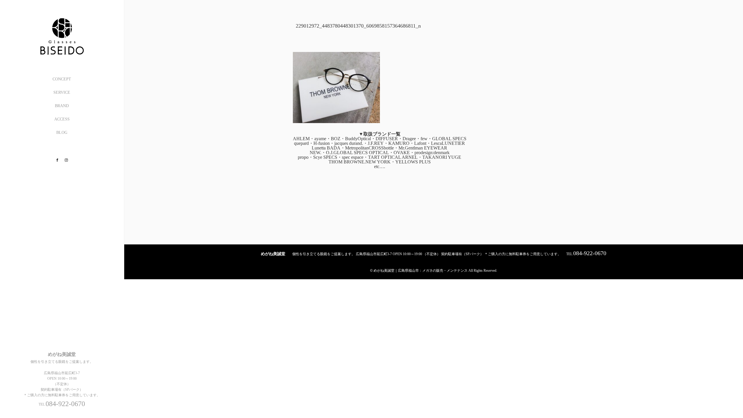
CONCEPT (62, 79)
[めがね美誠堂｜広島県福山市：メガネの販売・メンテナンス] (62, 52)
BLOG (61, 132)
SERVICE (61, 92)
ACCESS (62, 119)
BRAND (62, 106)
